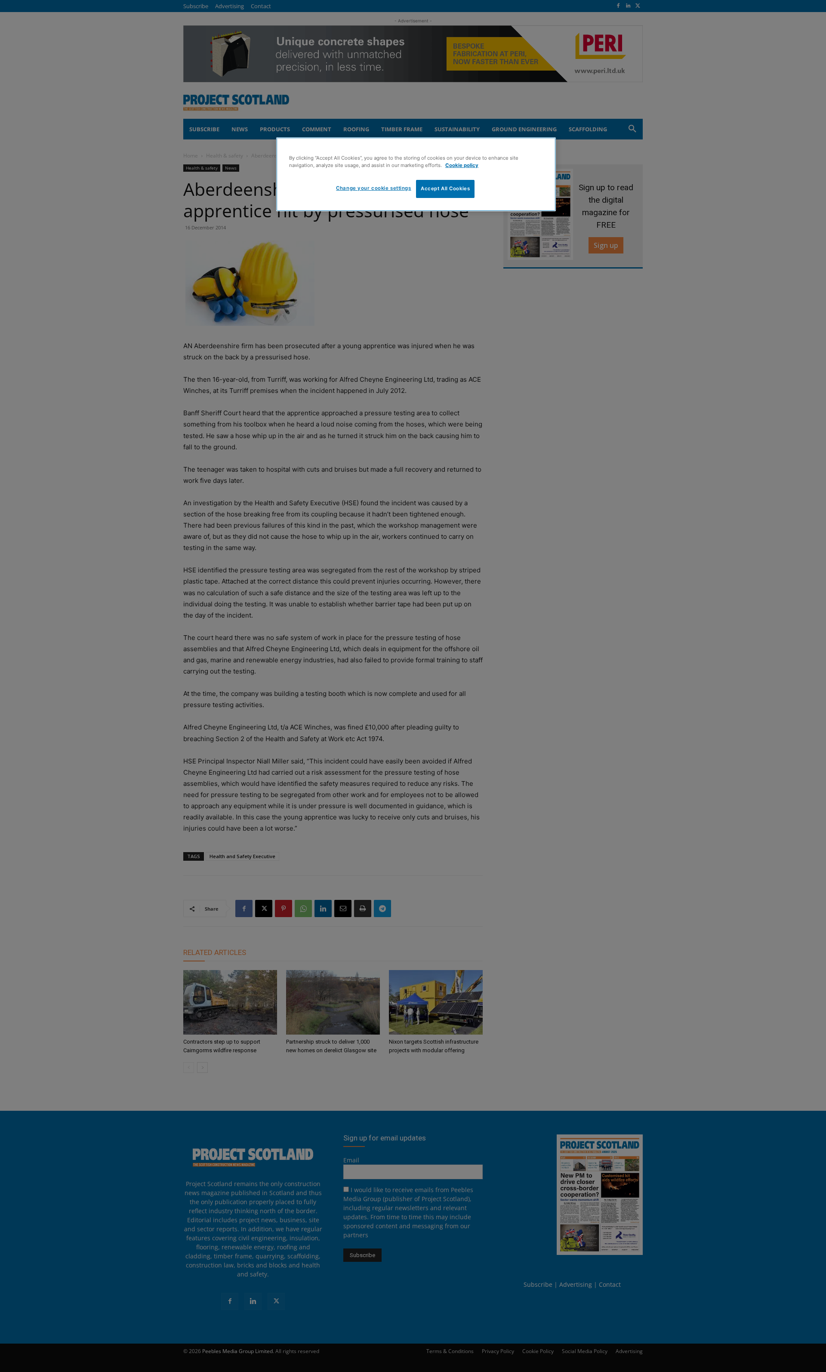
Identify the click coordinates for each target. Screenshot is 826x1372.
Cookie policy (461, 165)
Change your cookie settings (373, 188)
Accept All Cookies (445, 188)
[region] (416, 174)
